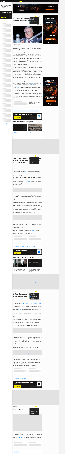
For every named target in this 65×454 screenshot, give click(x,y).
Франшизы (28, 1)
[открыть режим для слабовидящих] (36, 16)
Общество (15, 132)
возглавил (32, 83)
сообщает (19, 290)
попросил (32, 91)
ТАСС (41, 49)
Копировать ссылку (38, 24)
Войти (54, 1)
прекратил (28, 178)
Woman (42, 1)
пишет (25, 168)
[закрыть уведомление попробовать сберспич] (37, 19)
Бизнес (30, 132)
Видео (37, 1)
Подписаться (17, 117)
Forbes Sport (30, 249)
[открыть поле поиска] (57, 1)
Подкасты (33, 1)
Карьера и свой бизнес (17, 249)
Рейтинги (24, 1)
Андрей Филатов (21, 418)
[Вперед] (44, 103)
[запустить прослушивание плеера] (37, 16)
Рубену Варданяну (32, 289)
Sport (45, 1)
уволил (33, 81)
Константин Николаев (33, 285)
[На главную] (3, 1)
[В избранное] (26, 101)
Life (39, 1)
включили (18, 87)
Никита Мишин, (26, 285)
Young (48, 1)
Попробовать (32, 159)
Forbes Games (18, 1)
